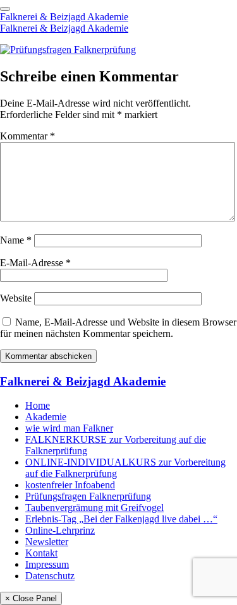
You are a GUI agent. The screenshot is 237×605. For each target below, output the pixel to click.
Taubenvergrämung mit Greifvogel (94, 507)
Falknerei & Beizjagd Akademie (64, 16)
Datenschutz (50, 575)
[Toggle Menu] (5, 9)
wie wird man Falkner (69, 428)
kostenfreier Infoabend (70, 484)
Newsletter (46, 541)
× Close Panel (31, 598)
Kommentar (27, 136)
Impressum (47, 564)
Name (16, 240)
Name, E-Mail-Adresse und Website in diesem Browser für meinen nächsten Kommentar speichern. (118, 328)
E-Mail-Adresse (35, 262)
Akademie (45, 416)
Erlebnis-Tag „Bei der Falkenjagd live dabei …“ (121, 519)
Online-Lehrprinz (60, 530)
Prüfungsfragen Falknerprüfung (88, 496)
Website (16, 298)
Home (37, 405)
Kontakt (41, 553)
